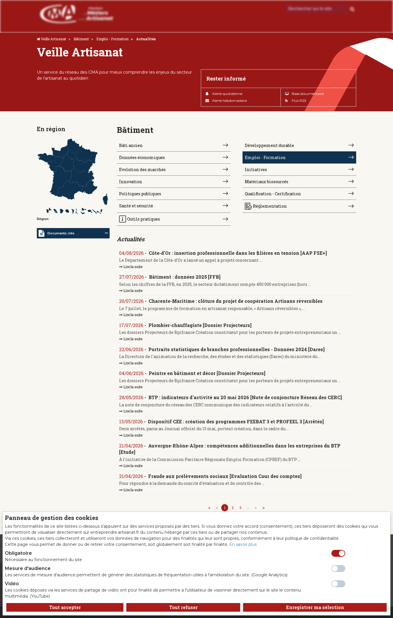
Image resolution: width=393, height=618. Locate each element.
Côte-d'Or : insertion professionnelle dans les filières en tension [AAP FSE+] (238, 253)
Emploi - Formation (112, 39)
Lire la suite (132, 266)
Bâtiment (81, 39)
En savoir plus (243, 544)
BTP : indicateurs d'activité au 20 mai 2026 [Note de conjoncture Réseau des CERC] (245, 397)
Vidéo (12, 583)
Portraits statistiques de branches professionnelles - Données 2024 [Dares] (236, 349)
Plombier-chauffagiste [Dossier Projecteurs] (199, 325)
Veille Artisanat (53, 39)
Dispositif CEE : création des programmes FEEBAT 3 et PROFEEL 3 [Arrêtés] (236, 421)
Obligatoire (18, 553)
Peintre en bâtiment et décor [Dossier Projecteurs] (207, 373)
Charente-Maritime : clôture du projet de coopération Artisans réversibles (236, 301)
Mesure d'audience (28, 568)
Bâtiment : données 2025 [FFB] (184, 277)
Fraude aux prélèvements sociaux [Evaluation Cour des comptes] (225, 476)
